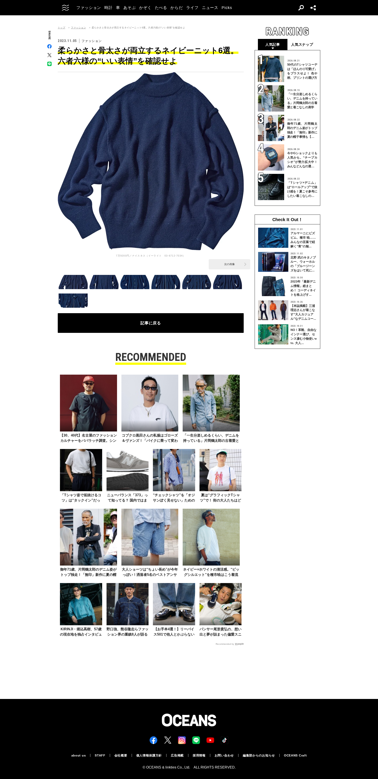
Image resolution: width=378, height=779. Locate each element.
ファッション (78, 27)
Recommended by (225, 644)
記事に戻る (150, 323)
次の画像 (229, 264)
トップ (61, 27)
